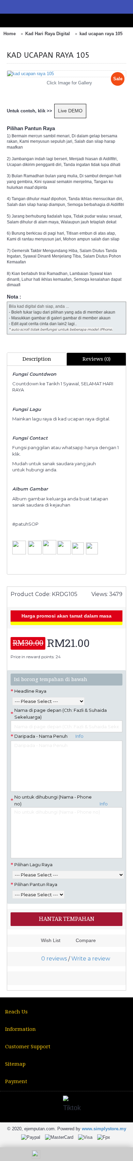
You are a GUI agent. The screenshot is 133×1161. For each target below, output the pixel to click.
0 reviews (54, 958)
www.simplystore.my (104, 1128)
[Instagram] (40, 1105)
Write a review (90, 958)
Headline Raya (30, 691)
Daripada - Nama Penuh (49, 736)
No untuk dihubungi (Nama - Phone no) (61, 800)
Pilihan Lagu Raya (33, 864)
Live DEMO (70, 110)
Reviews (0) (96, 359)
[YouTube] (56, 1105)
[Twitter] (23, 1105)
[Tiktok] (72, 1105)
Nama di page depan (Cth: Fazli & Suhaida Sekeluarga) (60, 713)
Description (37, 359)
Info (78, 736)
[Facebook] (7, 1105)
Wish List (50, 940)
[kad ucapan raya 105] (66, 73)
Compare (86, 940)
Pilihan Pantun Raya (35, 884)
